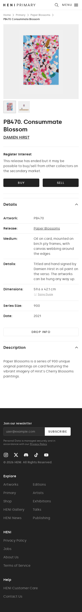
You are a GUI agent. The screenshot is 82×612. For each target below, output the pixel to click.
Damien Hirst (16, 137)
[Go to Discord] (26, 454)
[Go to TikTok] (36, 454)
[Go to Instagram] (5, 454)
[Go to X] (16, 454)
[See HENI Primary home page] (27, 5)
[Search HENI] (57, 5)
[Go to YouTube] (46, 454)
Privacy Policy (38, 444)
